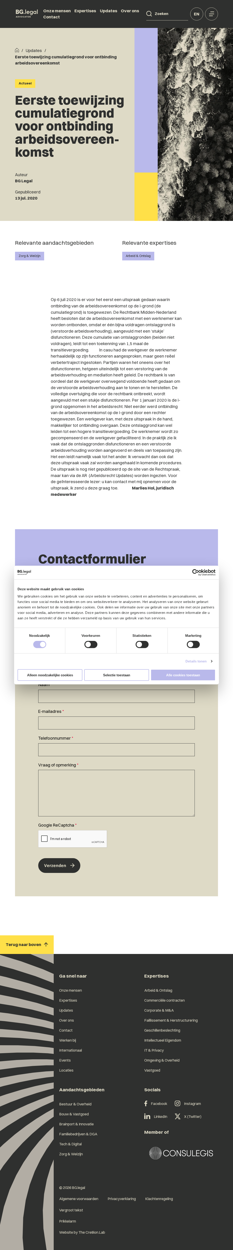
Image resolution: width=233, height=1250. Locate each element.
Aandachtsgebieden (81, 1089)
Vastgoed (152, 1070)
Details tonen (196, 661)
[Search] (149, 14)
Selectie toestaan (116, 675)
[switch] (90, 644)
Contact (51, 17)
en (196, 14)
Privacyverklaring (122, 1198)
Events (65, 1060)
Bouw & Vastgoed (74, 1114)
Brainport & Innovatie (76, 1124)
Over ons (130, 10)
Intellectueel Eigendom (162, 1040)
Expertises (85, 10)
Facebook (159, 1103)
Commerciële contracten (164, 1000)
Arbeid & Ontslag (138, 256)
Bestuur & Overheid (75, 1104)
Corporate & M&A (159, 1010)
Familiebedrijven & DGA (78, 1134)
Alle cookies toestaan (183, 675)
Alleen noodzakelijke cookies (50, 675)
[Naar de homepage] (27, 14)
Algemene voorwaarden (78, 1198)
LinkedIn (160, 1116)
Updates (108, 10)
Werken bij (67, 1040)
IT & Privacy (154, 1050)
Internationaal (70, 1050)
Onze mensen (57, 10)
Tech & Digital (70, 1144)
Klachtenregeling (159, 1198)
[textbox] (116, 692)
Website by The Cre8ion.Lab (82, 1232)
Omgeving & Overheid (162, 1060)
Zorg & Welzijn (30, 256)
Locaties (66, 1070)
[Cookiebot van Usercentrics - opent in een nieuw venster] (195, 572)
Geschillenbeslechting (162, 1030)
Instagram (192, 1103)
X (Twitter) (192, 1116)
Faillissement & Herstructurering (171, 1020)
